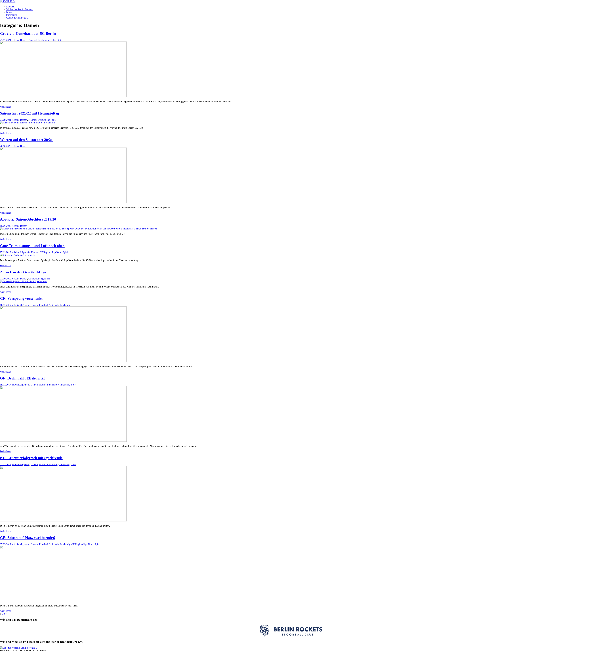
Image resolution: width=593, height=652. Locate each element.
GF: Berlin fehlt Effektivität (22, 378)
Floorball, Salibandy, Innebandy (54, 305)
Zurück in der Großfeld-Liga (23, 272)
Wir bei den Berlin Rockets (19, 9)
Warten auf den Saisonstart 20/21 (26, 140)
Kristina (15, 40)
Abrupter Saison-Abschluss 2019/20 (28, 219)
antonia (15, 305)
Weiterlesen (5, 106)
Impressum (11, 15)
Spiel (59, 40)
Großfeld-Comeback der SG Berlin (28, 33)
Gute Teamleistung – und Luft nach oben (32, 246)
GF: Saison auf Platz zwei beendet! (27, 538)
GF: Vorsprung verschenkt (21, 298)
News (9, 12)
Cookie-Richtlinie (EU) (17, 17)
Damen (23, 40)
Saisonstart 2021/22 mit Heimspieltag (29, 113)
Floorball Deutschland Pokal (42, 40)
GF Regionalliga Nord (50, 252)
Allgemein (25, 252)
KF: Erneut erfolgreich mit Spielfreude (31, 458)
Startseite (10, 6)
